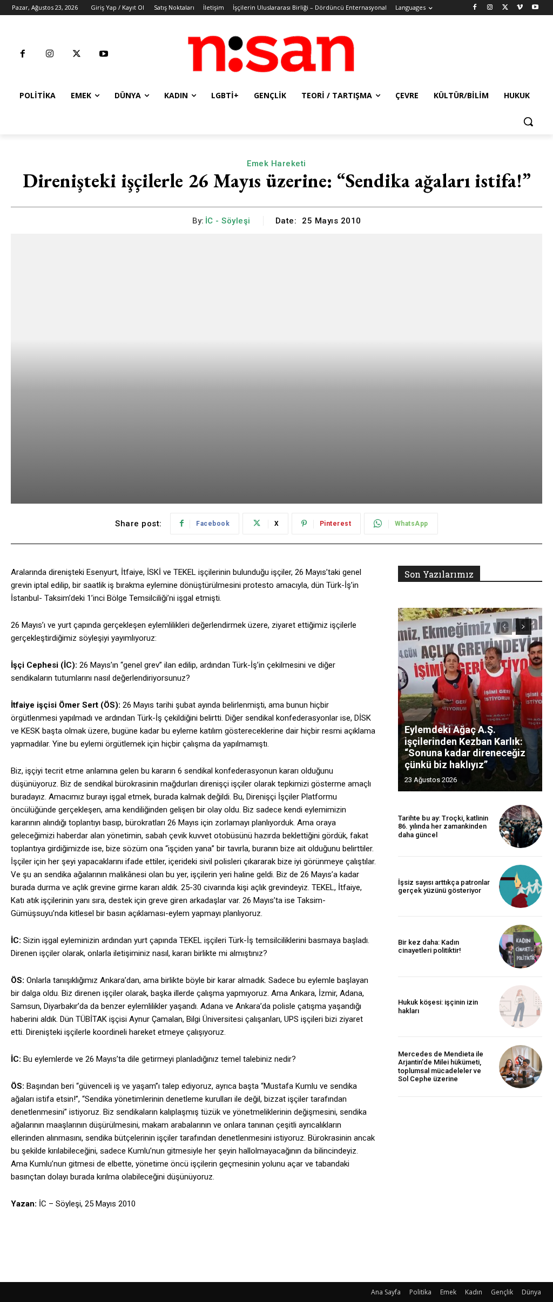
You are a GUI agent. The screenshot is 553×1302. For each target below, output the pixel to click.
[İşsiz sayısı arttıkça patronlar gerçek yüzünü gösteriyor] (520, 886)
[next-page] (523, 627)
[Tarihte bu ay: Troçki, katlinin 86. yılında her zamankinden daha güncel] (520, 826)
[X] (505, 8)
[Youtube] (535, 8)
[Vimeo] (520, 8)
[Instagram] (490, 8)
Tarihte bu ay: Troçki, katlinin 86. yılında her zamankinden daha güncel (443, 826)
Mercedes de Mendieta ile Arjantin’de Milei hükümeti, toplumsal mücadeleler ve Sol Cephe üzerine (440, 1066)
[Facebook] (475, 8)
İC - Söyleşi (228, 221)
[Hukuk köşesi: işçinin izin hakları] (520, 1006)
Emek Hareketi (276, 163)
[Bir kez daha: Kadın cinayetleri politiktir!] (520, 946)
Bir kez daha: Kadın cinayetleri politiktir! (429, 946)
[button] (528, 121)
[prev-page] (504, 627)
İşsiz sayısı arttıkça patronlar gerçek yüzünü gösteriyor (444, 886)
